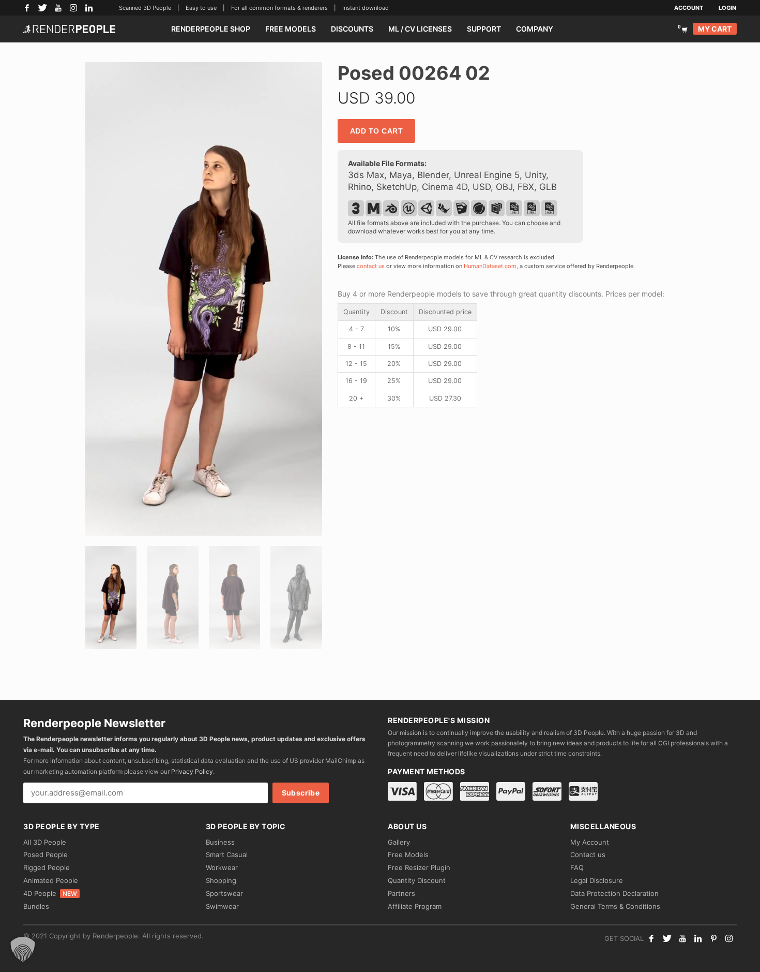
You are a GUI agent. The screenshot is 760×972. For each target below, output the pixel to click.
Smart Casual (227, 854)
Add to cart (376, 131)
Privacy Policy (192, 771)
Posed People (45, 854)
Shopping (221, 880)
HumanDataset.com (490, 266)
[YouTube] (58, 8)
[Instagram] (73, 8)
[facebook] (651, 938)
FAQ (577, 867)
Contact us (587, 854)
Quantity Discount (417, 880)
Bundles (36, 906)
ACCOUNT (688, 7)
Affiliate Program (415, 906)
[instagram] (729, 938)
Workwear (222, 867)
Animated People (50, 880)
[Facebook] (27, 8)
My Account (589, 842)
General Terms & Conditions (615, 906)
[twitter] (667, 938)
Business (220, 842)
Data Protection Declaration (614, 893)
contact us (371, 266)
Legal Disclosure (596, 880)
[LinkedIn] (89, 8)
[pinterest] (713, 938)
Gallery (399, 842)
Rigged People (46, 867)
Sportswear (224, 893)
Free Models (408, 854)
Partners (401, 893)
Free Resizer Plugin (419, 867)
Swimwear (222, 906)
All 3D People (44, 842)
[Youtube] (682, 938)
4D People (50, 893)
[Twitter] (42, 8)
